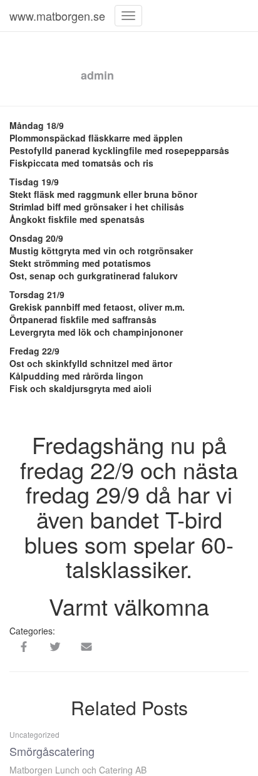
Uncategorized (34, 734)
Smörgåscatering (52, 751)
